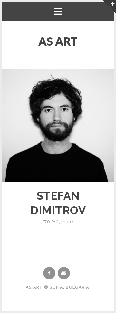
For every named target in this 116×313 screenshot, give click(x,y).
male (67, 222)
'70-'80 (51, 222)
